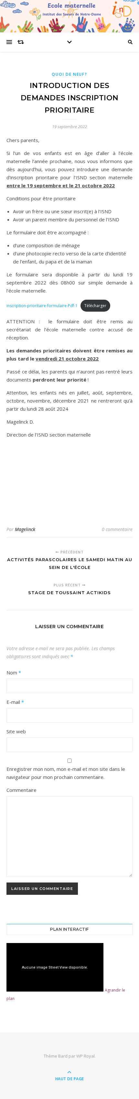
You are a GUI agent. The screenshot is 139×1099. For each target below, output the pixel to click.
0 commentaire (117, 529)
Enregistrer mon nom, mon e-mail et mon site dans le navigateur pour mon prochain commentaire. (65, 773)
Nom (13, 672)
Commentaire (21, 790)
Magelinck (25, 529)
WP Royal (85, 1056)
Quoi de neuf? (69, 74)
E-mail (15, 702)
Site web (16, 731)
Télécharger (95, 305)
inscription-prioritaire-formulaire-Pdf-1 (42, 305)
